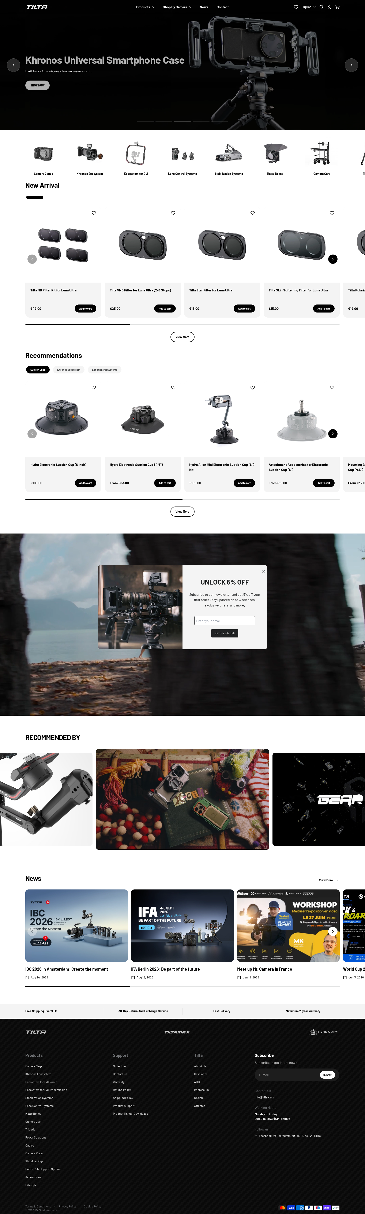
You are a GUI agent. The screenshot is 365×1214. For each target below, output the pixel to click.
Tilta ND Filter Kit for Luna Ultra (53, 290)
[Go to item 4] (201, 121)
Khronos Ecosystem (38, 1074)
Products (143, 7)
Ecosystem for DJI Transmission (46, 1089)
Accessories (33, 1177)
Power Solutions (35, 1137)
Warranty (118, 1082)
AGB (197, 1082)
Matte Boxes (33, 1113)
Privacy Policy (67, 1206)
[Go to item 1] (145, 121)
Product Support (124, 1106)
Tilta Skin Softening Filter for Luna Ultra (298, 290)
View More (182, 337)
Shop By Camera (175, 7)
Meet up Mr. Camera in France (264, 968)
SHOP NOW (37, 85)
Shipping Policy (123, 1097)
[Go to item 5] (219, 121)
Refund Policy (122, 1089)
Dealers (199, 1097)
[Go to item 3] (182, 121)
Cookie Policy (92, 1206)
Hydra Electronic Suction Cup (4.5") (136, 464)
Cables (29, 1145)
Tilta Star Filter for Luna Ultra (210, 290)
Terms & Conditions (38, 1206)
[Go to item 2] (163, 121)
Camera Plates (34, 1153)
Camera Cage (33, 1066)
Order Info (119, 1066)
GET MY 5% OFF (225, 633)
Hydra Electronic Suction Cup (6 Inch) (58, 464)
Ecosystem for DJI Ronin (41, 1082)
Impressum (201, 1089)
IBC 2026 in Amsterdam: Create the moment (66, 968)
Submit (329, 1075)
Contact (223, 7)
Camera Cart (33, 1121)
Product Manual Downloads (130, 1113)
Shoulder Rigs (34, 1161)
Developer (200, 1074)
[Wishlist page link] (296, 7)
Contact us (120, 1074)
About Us (200, 1066)
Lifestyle (30, 1185)
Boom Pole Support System (43, 1169)
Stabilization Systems (39, 1097)
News (204, 7)
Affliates (199, 1106)
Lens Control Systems (39, 1106)
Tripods (30, 1129)
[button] (333, 259)
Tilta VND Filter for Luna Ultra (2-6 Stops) (140, 290)
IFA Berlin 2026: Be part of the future (165, 968)
